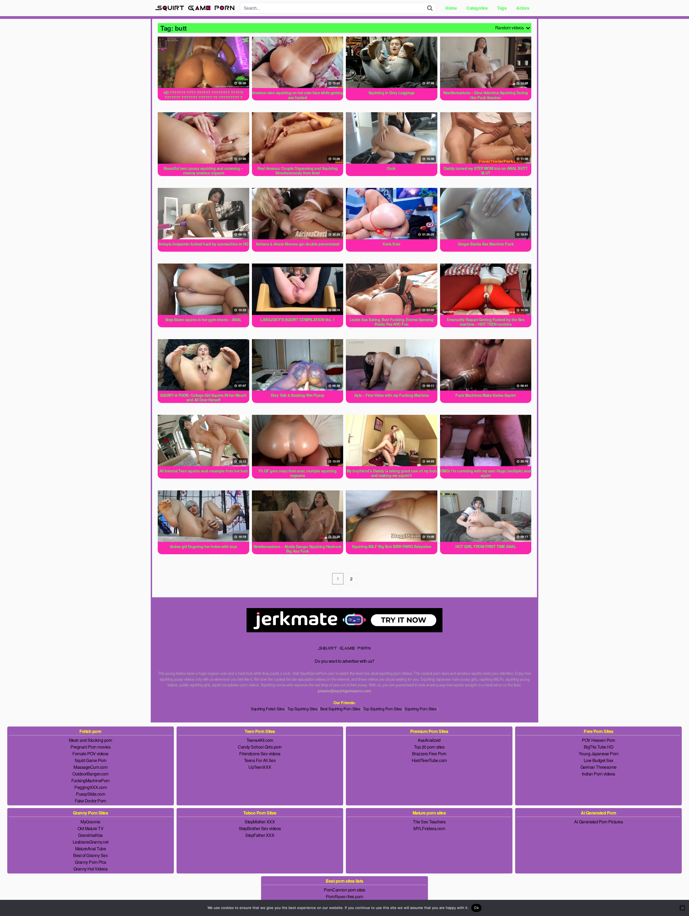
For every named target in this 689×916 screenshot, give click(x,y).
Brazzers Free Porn (429, 753)
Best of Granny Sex (90, 855)
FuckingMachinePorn (90, 780)
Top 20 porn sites (429, 747)
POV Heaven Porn (598, 740)
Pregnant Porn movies (90, 747)
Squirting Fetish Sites (267, 708)
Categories (476, 8)
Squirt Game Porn (91, 760)
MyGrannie (90, 822)
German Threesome (599, 767)
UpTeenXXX (259, 767)
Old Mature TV (91, 828)
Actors (522, 8)
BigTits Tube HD (599, 747)
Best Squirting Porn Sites (340, 708)
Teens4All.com (260, 740)
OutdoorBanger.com (90, 774)
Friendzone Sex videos (259, 753)
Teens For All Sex (260, 760)
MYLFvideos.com (429, 828)
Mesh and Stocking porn (90, 740)
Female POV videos (90, 753)
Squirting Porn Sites (420, 708)
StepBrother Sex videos (260, 828)
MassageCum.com (90, 767)
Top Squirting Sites (302, 708)
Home (451, 8)
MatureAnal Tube (90, 848)
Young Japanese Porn (599, 753)
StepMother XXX (260, 822)
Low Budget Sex (598, 760)
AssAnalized (429, 740)
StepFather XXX (259, 835)
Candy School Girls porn (260, 747)
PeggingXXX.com (90, 787)
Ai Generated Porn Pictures (598, 822)
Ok (476, 908)
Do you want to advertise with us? (344, 661)
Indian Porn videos (598, 774)
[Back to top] (674, 898)
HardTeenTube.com (429, 760)
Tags (502, 8)
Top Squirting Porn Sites (382, 708)
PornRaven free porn (344, 896)
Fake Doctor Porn (90, 801)
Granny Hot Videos (90, 869)
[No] (682, 908)
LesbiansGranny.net (90, 842)
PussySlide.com (90, 794)
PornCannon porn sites (344, 890)
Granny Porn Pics (90, 862)
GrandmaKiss (90, 835)
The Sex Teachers (429, 822)
